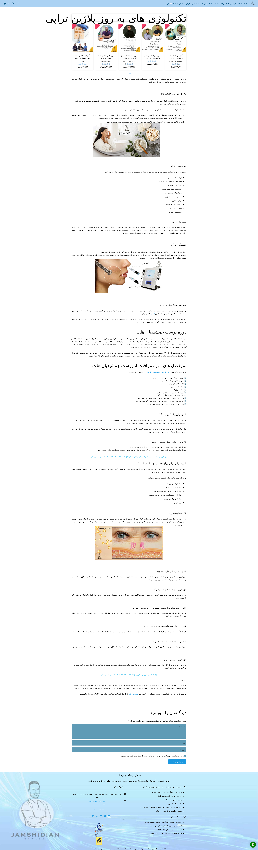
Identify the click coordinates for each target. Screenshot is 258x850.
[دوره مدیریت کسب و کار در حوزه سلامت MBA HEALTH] (116, 25)
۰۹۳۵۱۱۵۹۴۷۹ (99, 809)
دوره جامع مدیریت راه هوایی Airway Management (93, 58)
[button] (19, 3)
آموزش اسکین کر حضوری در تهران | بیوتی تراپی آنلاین (163, 58)
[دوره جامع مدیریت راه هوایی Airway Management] (93, 25)
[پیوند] (99, 830)
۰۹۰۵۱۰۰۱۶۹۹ (99, 804)
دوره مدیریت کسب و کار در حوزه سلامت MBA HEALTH (116, 58)
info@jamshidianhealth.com (97, 801)
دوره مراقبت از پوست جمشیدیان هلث (158, 372)
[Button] (13, 3)
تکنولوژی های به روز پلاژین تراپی (129, 17)
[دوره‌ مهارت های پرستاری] (186, 25)
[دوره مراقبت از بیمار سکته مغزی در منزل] (139, 25)
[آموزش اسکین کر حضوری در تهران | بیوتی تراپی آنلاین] (163, 25)
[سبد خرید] (5, 3)
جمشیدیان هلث (133, 694)
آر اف (153, 314)
